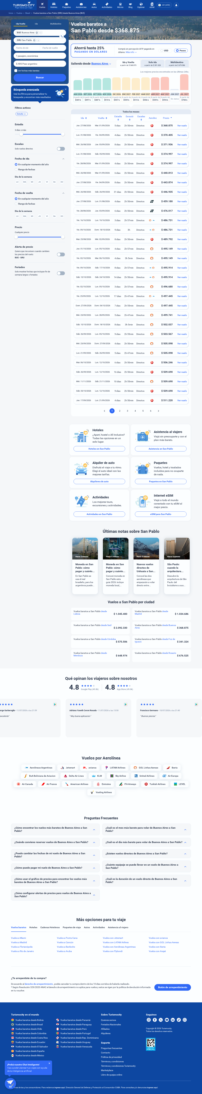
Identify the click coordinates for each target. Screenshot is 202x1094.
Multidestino (55, 24)
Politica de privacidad (111, 1057)
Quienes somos (108, 1020)
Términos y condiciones (112, 1061)
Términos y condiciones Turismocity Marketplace (118, 1068)
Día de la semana (23, 176)
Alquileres (105, 1033)
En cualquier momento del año (33, 164)
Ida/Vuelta (20, 24)
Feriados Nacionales (111, 1024)
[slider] (21, 134)
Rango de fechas (26, 169)
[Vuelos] (24, 5)
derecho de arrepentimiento (39, 984)
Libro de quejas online (111, 1074)
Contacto (105, 1052)
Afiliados (105, 1029)
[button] (176, 5)
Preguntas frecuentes (111, 1048)
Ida (36, 24)
